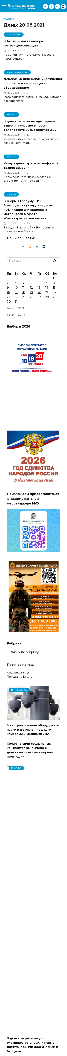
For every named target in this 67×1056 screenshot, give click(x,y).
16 (8, 292)
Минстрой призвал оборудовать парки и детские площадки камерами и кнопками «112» (33, 730)
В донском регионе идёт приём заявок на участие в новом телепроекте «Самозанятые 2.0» (30, 125)
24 (16, 297)
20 (39, 292)
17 (16, 292)
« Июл (11, 314)
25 (24, 297)
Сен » (22, 314)
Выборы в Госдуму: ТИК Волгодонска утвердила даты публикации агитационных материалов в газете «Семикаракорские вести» (28, 209)
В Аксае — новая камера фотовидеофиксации (23, 43)
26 (31, 297)
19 (31, 292)
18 (23, 292)
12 (31, 287)
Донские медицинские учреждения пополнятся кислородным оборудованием (33, 83)
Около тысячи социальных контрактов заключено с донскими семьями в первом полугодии (30, 750)
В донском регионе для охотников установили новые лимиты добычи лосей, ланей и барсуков (32, 1045)
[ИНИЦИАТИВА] (33, 718)
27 (39, 297)
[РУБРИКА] (33, 1031)
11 (23, 287)
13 (39, 287)
